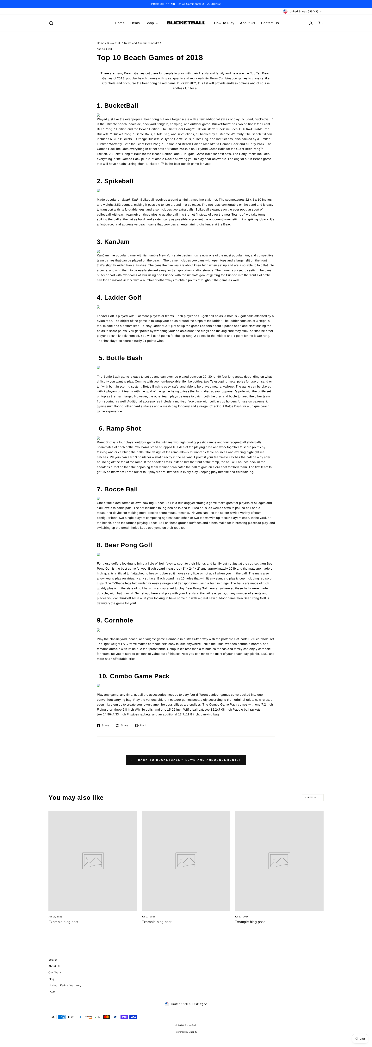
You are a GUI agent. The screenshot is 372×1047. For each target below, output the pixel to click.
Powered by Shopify (186, 1032)
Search (53, 959)
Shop (150, 23)
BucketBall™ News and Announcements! (133, 43)
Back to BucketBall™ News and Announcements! (189, 759)
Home (120, 23)
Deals (135, 23)
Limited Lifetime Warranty (64, 985)
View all (313, 797)
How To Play (224, 23)
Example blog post (63, 922)
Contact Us (270, 23)
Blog (51, 979)
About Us (247, 23)
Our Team (54, 972)
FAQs (51, 991)
